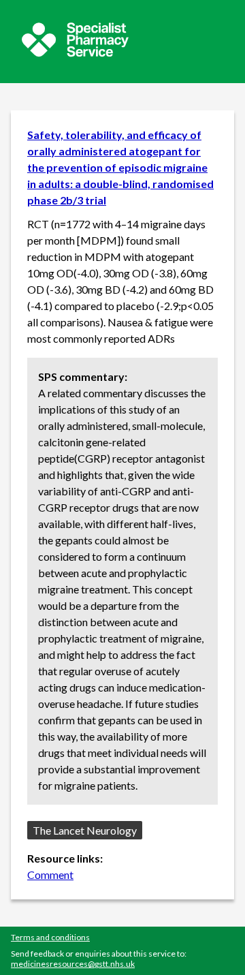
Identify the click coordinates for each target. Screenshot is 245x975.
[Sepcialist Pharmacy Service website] (75, 52)
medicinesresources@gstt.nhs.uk (73, 964)
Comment (50, 874)
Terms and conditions (50, 937)
